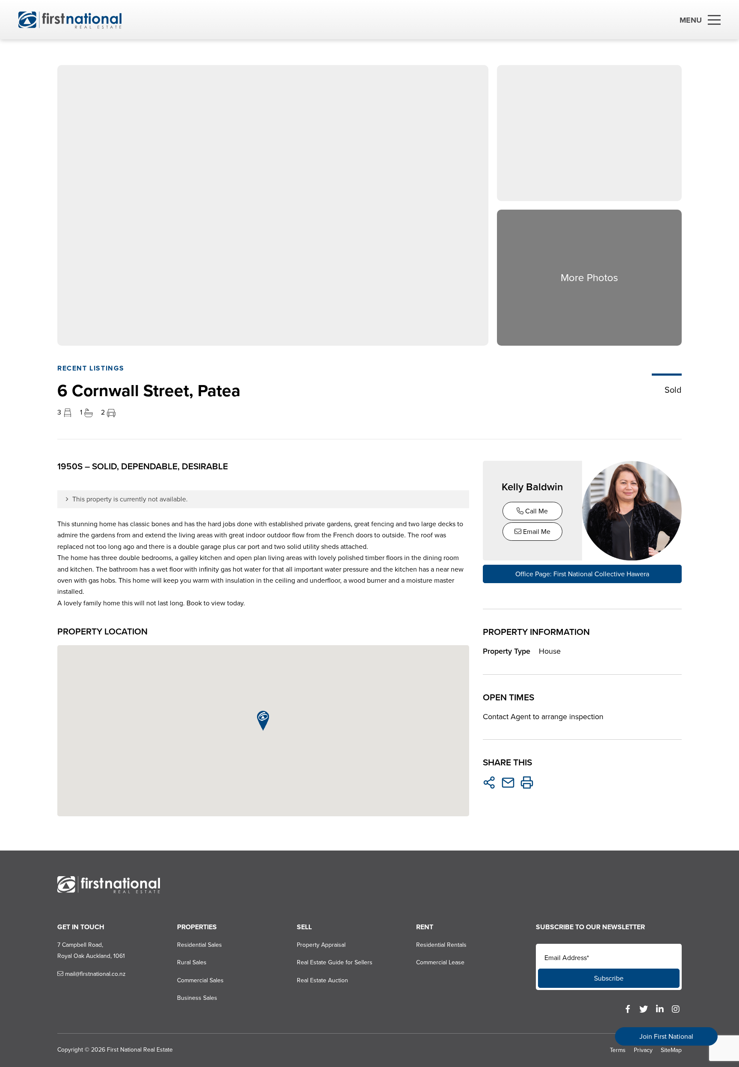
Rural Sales (192, 962)
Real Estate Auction (322, 980)
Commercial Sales (200, 980)
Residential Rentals (441, 944)
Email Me (535, 531)
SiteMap (671, 1050)
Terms (618, 1050)
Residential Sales (199, 944)
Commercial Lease (440, 962)
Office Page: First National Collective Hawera (582, 574)
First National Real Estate (140, 1049)
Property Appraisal (321, 944)
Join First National (666, 1036)
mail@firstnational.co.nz (94, 973)
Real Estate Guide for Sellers (334, 962)
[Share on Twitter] (489, 782)
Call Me (535, 511)
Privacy (643, 1050)
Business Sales (197, 997)
